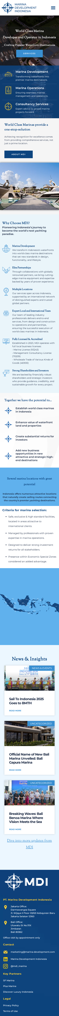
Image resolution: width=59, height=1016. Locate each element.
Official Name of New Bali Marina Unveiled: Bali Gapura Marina (29, 758)
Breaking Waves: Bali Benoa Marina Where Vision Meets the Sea (26, 818)
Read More (15, 710)
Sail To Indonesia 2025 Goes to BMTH (26, 701)
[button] (53, 7)
